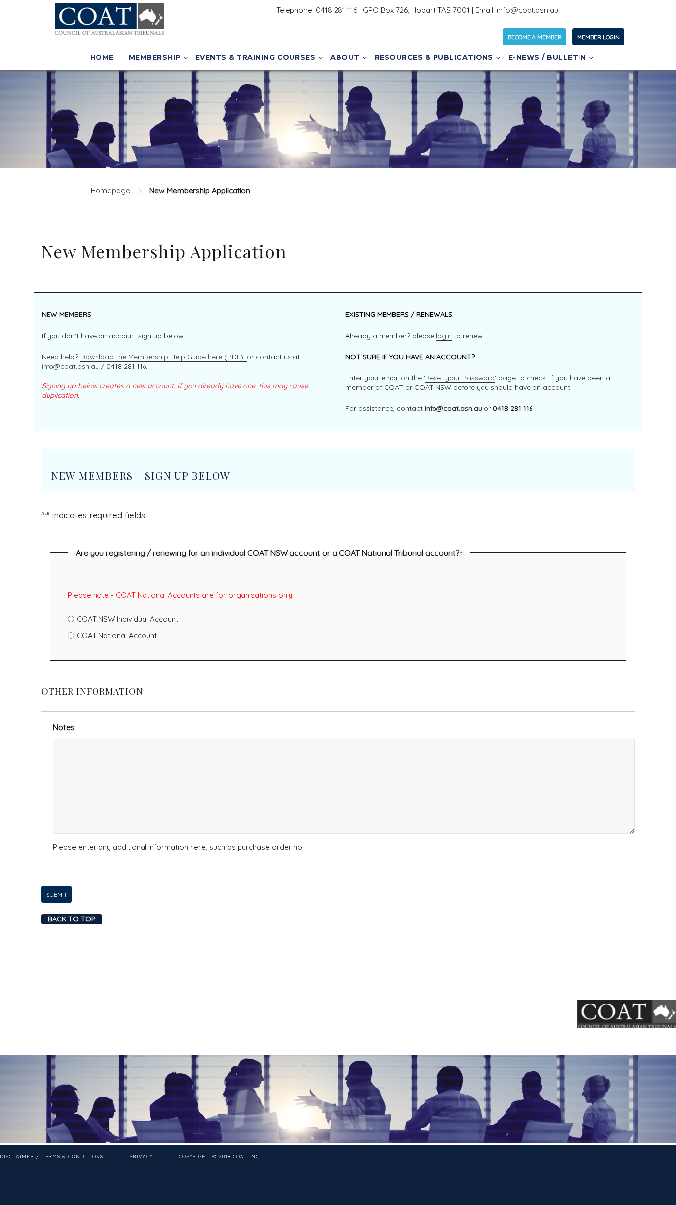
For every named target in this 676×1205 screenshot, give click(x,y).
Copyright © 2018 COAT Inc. (220, 1157)
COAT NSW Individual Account (127, 619)
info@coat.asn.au (527, 10)
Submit (56, 894)
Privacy (141, 1157)
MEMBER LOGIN (598, 37)
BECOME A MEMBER (535, 37)
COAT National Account (117, 635)
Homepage (110, 190)
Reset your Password (460, 377)
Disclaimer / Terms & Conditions (51, 1157)
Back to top (72, 918)
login (444, 335)
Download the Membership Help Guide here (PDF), (163, 356)
